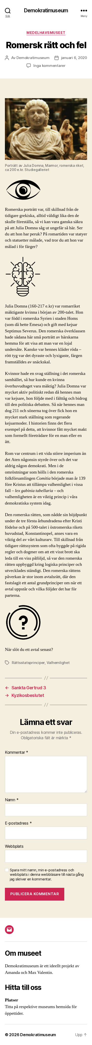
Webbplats (14, 846)
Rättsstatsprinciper (28, 662)
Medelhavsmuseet (46, 33)
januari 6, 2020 (74, 57)
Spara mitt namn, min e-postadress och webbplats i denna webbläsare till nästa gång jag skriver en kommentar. (47, 875)
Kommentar (16, 752)
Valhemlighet (58, 662)
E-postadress (18, 823)
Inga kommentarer (49, 65)
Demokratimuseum (46, 10)
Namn (11, 800)
